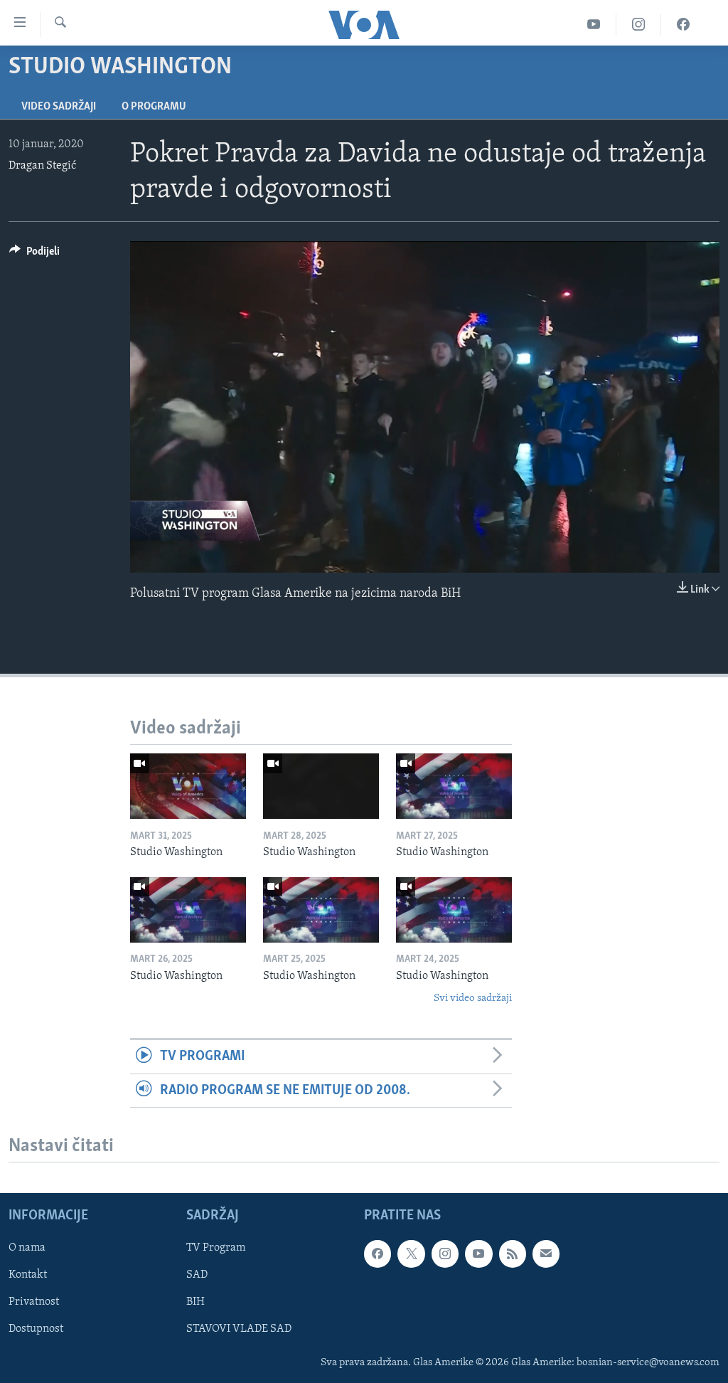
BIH (195, 1302)
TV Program (215, 1248)
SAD (197, 1275)
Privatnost (34, 1302)
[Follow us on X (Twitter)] (410, 1253)
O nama (27, 1248)
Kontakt (28, 1275)
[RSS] (512, 1253)
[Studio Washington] (188, 786)
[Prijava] (546, 1253)
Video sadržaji (58, 106)
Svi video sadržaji (473, 998)
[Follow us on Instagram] (445, 1253)
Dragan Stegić (42, 165)
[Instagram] (638, 25)
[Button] (34, 254)
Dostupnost (36, 1329)
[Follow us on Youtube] (478, 1253)
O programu (154, 106)
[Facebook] (683, 25)
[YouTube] (594, 25)
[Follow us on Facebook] (377, 1253)
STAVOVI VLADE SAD (238, 1329)
